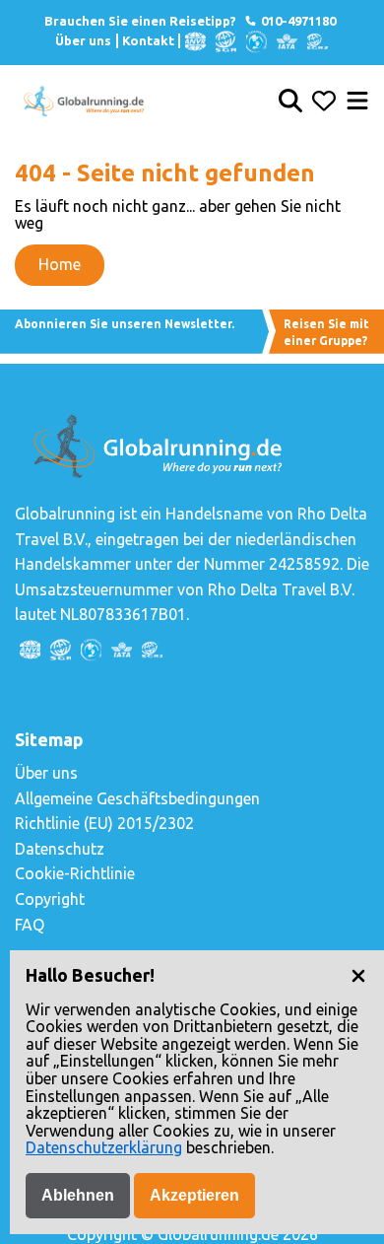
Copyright (50, 899)
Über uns (83, 40)
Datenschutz (59, 849)
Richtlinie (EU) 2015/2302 (104, 823)
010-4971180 (297, 21)
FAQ (29, 924)
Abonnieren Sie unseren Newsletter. (124, 323)
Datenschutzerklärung (104, 1147)
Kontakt (148, 40)
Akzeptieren (194, 1195)
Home (59, 264)
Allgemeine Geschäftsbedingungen (137, 798)
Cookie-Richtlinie (75, 873)
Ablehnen (77, 1195)
